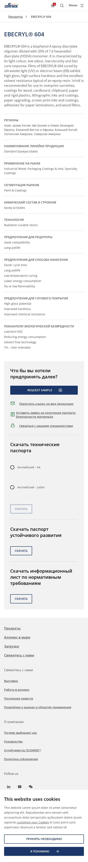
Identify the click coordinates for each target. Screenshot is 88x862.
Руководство (13, 741)
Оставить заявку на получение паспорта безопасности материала (46, 415)
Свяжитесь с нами (19, 655)
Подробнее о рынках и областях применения (37, 707)
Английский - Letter (31, 487)
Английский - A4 (28, 467)
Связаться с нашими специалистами (46, 426)
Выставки (11, 681)
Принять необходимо (44, 839)
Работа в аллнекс (16, 690)
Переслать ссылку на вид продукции (46, 404)
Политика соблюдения (21, 759)
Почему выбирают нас (20, 733)
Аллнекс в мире (17, 637)
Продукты (15, 17)
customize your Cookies (33, 822)
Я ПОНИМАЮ (39, 851)
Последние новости (18, 698)
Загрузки (11, 646)
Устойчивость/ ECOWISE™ (22, 750)
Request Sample (39, 390)
